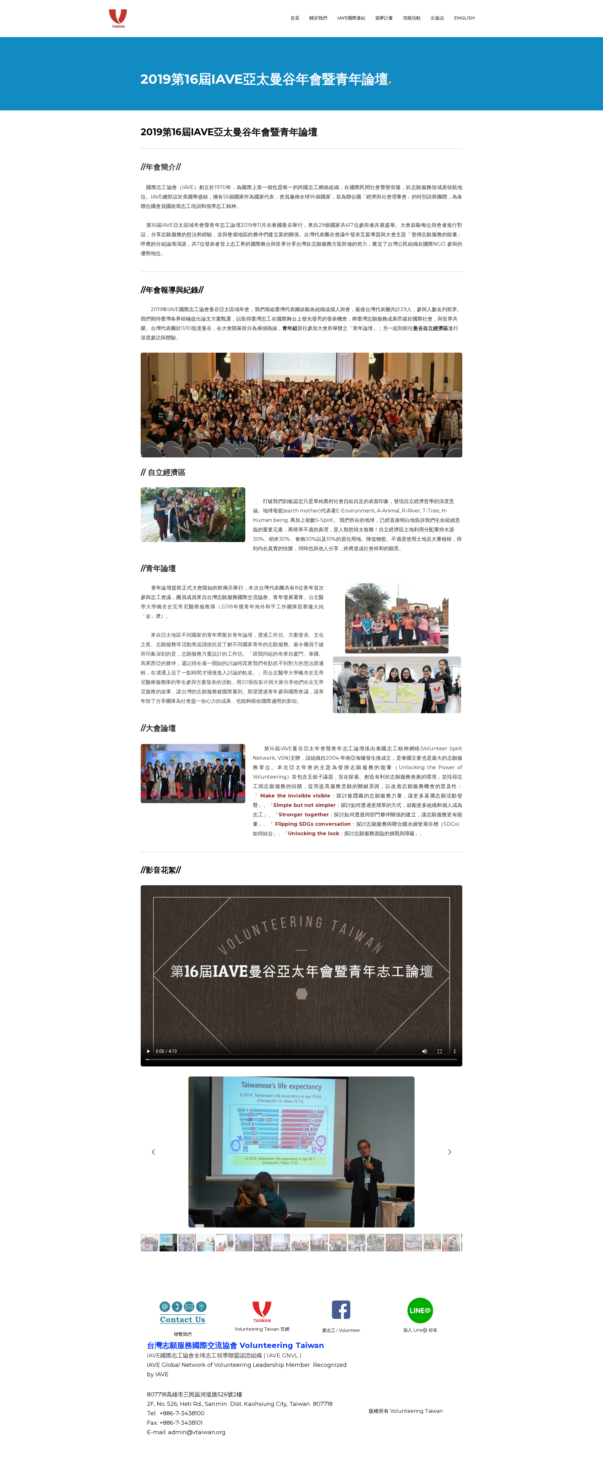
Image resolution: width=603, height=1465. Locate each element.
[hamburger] (135, 14)
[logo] (118, 18)
